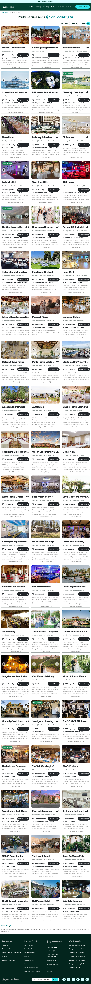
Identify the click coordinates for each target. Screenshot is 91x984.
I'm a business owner (45, 1)
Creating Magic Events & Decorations (51, 47)
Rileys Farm (8, 137)
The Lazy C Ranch (41, 856)
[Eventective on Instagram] (68, 979)
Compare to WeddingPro (77, 949)
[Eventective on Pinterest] (73, 979)
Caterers (27, 956)
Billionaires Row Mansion (45, 92)
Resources (50, 968)
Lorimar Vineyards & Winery (77, 631)
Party (31, 7)
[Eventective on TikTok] (78, 979)
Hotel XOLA (68, 272)
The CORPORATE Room (74, 721)
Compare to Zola (75, 967)
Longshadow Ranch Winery (16, 676)
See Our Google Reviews (77, 945)
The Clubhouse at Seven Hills (16, 227)
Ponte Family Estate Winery (46, 362)
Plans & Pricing (52, 947)
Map (83, 23)
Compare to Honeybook (77, 956)
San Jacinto (5, 12)
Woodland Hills (40, 182)
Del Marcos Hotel (41, 901)
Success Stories (52, 964)
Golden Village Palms (13, 362)
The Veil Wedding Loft (43, 766)
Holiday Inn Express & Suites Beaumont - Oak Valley (28, 451)
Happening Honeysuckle (44, 227)
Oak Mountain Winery (43, 676)
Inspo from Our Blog (31, 967)
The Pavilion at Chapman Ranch (48, 631)
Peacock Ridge (40, 317)
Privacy (4, 956)
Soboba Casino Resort (13, 47)
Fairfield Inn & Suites (42, 496)
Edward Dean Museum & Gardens (19, 317)
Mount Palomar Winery (74, 676)
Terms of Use (6, 949)
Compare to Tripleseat (76, 952)
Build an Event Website (32, 971)
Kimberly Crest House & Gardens (18, 721)
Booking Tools (51, 960)
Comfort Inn (69, 451)
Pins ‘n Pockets (70, 766)
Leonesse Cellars (71, 317)
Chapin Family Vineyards (75, 407)
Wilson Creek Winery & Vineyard (48, 451)
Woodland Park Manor (13, 407)
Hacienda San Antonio (13, 586)
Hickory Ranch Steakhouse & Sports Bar (22, 272)
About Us (5, 945)
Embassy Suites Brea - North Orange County (54, 137)
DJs (25, 964)
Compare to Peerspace (77, 960)
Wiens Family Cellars (12, 496)
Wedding (38, 7)
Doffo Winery (8, 631)
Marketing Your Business (55, 951)
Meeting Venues (29, 952)
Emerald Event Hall (41, 586)
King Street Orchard (42, 272)
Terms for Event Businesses (11, 952)
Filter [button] (65, 23)
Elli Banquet (68, 137)
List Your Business (57, 7)
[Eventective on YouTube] (82, 979)
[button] (88, 23)
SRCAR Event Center (12, 856)
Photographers (29, 960)
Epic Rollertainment (72, 901)
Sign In (68, 7)
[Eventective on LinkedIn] (87, 979)
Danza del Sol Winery (73, 541)
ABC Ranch (38, 407)
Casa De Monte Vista (73, 856)
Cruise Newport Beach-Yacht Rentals (21, 92)
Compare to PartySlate (77, 964)
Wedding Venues (30, 949)
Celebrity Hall (9, 182)
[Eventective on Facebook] (64, 979)
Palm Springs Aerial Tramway (17, 811)
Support (49, 972)
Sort (74, 23)
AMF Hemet (68, 182)
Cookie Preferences (8, 960)
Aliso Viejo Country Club (75, 92)
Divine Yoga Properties (74, 586)
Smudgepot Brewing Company (48, 721)
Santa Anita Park (71, 47)
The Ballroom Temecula (14, 766)
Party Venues (28, 945)
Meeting (46, 7)
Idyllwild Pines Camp (43, 541)
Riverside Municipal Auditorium (48, 811)
